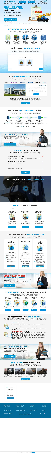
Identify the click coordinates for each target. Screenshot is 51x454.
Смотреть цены (11, 266)
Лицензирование (41, 85)
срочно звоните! (26, 281)
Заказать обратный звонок (10, 144)
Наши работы (44, 409)
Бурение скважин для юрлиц (15, 3)
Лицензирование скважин (7, 3)
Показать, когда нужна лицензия (26, 263)
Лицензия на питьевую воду (19, 406)
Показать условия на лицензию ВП (40, 264)
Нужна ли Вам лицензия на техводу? (11, 262)
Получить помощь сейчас (10, 285)
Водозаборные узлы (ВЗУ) (23, 3)
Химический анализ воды (32, 410)
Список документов (8, 309)
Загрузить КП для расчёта (10, 356)
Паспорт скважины (34, 309)
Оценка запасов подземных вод (7, 410)
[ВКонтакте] (43, 413)
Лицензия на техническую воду (20, 405)
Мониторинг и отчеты (43, 309)
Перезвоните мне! (32, 1)
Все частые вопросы (25, 172)
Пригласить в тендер (23, 1)
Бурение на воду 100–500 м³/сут (20, 409)
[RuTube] (41, 413)
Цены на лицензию (40, 266)
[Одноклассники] (44, 413)
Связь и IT (45, 85)
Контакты (43, 410)
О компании (45, 3)
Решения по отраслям (40, 3)
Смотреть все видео (19, 198)
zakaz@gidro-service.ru (11, 394)
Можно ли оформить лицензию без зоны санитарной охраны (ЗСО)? (17, 161)
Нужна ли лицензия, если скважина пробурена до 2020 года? (16, 156)
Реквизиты (10, 397)
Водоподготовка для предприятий (32, 3)
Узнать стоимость (25, 266)
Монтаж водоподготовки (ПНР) (33, 409)
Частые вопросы (44, 406)
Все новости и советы (25, 379)
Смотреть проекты (17, 309)
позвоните (22, 126)
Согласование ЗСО (25, 309)
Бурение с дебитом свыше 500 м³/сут (20, 410)
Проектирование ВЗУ (32, 405)
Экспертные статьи (44, 405)
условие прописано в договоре (26, 99)
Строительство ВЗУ (32, 406)
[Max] (46, 413)
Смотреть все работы (25, 103)
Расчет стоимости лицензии (11, 19)
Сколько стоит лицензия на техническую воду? (14, 163)
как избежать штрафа (19, 281)
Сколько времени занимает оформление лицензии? (15, 168)
